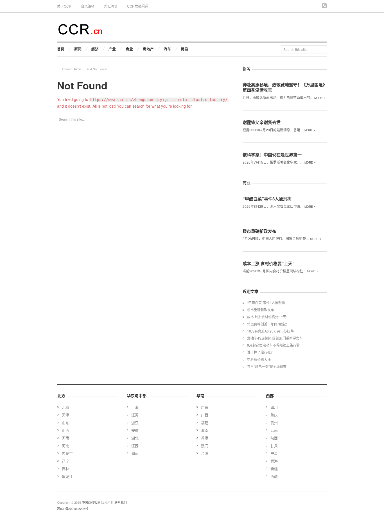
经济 (95, 48)
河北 (65, 445)
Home (77, 69)
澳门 (204, 445)
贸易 (184, 48)
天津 (65, 414)
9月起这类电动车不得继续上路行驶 (273, 345)
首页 (60, 48)
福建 (204, 422)
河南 (65, 437)
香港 (204, 437)
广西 (204, 414)
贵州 (274, 422)
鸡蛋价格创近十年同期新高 (267, 324)
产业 (112, 48)
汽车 (167, 48)
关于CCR (64, 6)
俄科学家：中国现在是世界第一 (272, 155)
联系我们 (120, 502)
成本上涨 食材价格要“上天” (269, 263)
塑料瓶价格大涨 (259, 359)
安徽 (135, 430)
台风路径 (87, 6)
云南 (274, 430)
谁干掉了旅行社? (260, 352)
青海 (274, 461)
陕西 (274, 437)
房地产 (148, 48)
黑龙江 (67, 476)
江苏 (135, 414)
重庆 (274, 414)
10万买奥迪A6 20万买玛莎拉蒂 (270, 331)
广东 (204, 407)
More (320, 98)
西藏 (274, 476)
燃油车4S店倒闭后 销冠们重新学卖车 (275, 338)
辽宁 (65, 461)
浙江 (135, 422)
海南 (204, 430)
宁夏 (274, 453)
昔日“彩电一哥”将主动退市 (266, 366)
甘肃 (274, 445)
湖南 (135, 453)
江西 (135, 445)
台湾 (204, 453)
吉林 (65, 468)
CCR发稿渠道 (137, 6)
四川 (274, 407)
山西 (65, 430)
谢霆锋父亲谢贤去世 (262, 122)
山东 (65, 422)
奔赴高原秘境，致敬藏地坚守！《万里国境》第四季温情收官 (285, 87)
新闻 (78, 48)
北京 (65, 407)
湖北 (135, 437)
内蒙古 (67, 453)
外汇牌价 (111, 6)
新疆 (274, 468)
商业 (129, 48)
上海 (135, 407)
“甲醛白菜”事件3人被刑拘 (267, 199)
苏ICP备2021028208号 (72, 508)
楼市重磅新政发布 (259, 231)
